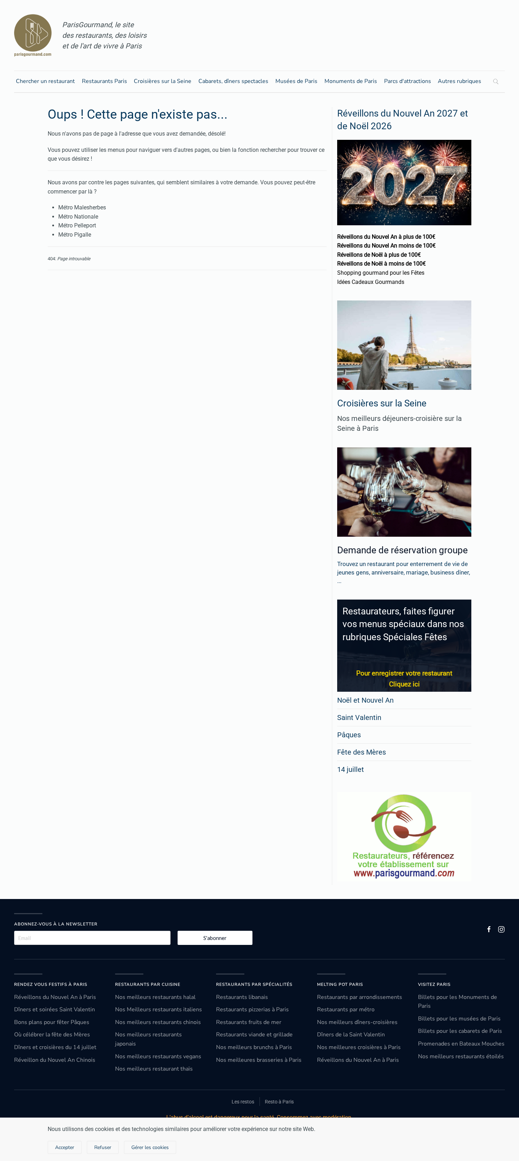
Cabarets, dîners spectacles (233, 81)
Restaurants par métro (346, 1009)
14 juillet (350, 769)
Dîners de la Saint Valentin (351, 1034)
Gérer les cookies (150, 1147)
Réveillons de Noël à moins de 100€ (381, 263)
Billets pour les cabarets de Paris (460, 1031)
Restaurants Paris (104, 81)
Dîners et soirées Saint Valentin (54, 1009)
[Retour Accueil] (33, 35)
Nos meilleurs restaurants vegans (158, 1056)
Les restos (243, 1102)
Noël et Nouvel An (365, 700)
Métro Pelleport (77, 225)
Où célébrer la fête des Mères (52, 1034)
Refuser (102, 1147)
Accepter (64, 1147)
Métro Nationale (78, 216)
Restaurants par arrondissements (359, 997)
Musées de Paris (296, 81)
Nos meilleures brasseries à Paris (259, 1060)
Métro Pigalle (74, 234)
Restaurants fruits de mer (248, 1022)
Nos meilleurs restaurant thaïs (154, 1069)
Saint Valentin (359, 717)
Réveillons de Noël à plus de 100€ (379, 254)
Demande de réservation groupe (402, 550)
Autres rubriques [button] (459, 81)
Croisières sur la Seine (162, 81)
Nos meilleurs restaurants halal (155, 997)
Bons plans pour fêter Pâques (51, 1022)
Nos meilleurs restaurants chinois (158, 1022)
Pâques (349, 735)
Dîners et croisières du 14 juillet (55, 1047)
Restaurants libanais (242, 997)
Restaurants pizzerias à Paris (252, 1009)
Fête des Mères (361, 752)
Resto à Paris (279, 1102)
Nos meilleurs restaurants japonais (148, 1039)
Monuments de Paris (350, 81)
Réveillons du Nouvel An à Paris (55, 997)
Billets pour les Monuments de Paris (457, 1001)
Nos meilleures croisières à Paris (359, 1047)
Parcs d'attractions (407, 81)
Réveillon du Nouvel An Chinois (54, 1060)
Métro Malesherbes (82, 207)
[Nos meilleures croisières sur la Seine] (404, 345)
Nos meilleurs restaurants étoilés (461, 1056)
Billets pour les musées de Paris (459, 1019)
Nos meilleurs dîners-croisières (357, 1022)
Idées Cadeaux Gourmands (370, 282)
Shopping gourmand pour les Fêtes (380, 272)
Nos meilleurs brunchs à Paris (254, 1047)
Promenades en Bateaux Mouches (461, 1044)
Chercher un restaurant (45, 81)
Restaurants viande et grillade (254, 1034)
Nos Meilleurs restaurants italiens (158, 1009)
